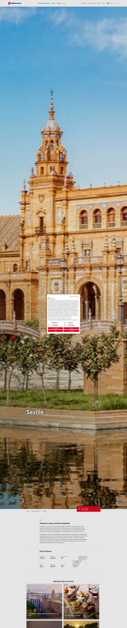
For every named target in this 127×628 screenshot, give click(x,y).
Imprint (77, 296)
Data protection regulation (59, 316)
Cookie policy (68, 316)
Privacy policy (72, 296)
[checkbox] (65, 322)
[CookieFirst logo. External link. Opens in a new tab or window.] (48, 297)
